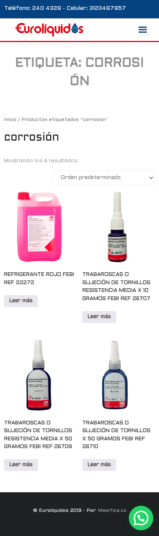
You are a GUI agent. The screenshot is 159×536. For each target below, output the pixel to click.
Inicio (10, 119)
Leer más (21, 300)
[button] (141, 518)
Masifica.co (112, 510)
